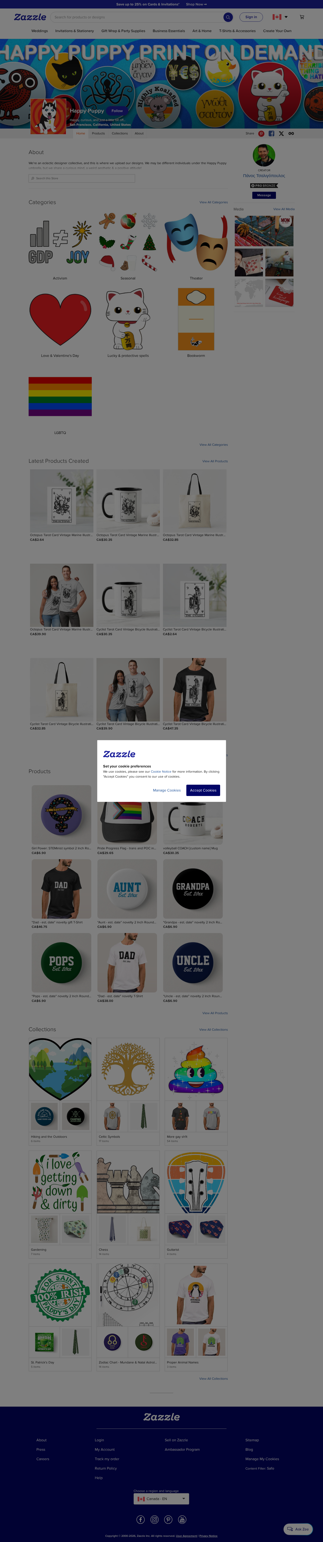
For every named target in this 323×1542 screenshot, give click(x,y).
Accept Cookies (203, 790)
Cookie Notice (161, 772)
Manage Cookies (167, 790)
